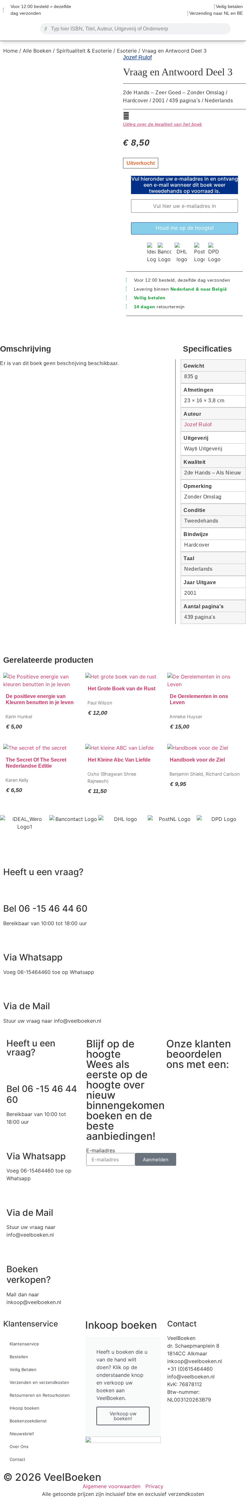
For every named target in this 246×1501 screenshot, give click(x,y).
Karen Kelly (17, 780)
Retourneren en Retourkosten (40, 1395)
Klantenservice (30, 1323)
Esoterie (127, 50)
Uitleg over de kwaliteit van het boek (162, 124)
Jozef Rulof (137, 57)
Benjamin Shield (186, 774)
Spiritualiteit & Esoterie (84, 50)
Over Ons (19, 1446)
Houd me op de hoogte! (185, 228)
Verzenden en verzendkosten (39, 1382)
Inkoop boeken (24, 1408)
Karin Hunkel (18, 716)
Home (10, 50)
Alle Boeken (37, 50)
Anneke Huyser (185, 716)
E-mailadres (100, 1150)
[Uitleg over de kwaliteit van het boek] (126, 116)
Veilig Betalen (23, 1369)
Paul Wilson (99, 702)
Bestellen (19, 1356)
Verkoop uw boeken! (123, 1416)
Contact (17, 1459)
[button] (18, 27)
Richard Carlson (223, 774)
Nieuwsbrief (22, 1433)
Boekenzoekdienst (28, 1420)
